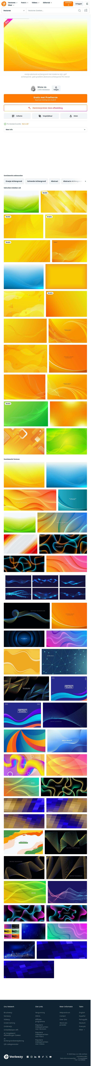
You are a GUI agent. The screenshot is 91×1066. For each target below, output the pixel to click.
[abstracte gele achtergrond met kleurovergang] (66, 275)
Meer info (9, 128)
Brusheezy (8, 1011)
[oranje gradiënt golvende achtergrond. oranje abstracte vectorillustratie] (68, 358)
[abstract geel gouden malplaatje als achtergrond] (24, 303)
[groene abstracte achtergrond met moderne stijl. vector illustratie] (26, 412)
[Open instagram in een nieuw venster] (31, 1056)
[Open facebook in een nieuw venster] (28, 1056)
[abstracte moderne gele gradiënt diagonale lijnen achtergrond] (27, 250)
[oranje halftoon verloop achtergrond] (68, 412)
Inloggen (78, 4)
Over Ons (63, 1018)
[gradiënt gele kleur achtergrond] (66, 303)
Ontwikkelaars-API (11, 1028)
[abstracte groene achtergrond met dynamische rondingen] (66, 440)
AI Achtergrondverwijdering (14, 1038)
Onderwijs (8, 1025)
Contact (63, 1015)
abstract (54, 180)
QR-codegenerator (11, 1043)
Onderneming (9, 1022)
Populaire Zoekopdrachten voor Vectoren (41, 1026)
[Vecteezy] (3, 3)
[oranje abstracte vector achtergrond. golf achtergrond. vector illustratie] (68, 330)
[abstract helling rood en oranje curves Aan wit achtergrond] (20, 543)
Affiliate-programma (40, 1019)
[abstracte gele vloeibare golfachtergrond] (66, 225)
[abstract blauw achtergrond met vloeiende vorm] (62, 949)
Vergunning (40, 1011)
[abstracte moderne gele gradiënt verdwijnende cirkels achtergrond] (23, 225)
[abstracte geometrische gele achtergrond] (24, 440)
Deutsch (80, 1022)
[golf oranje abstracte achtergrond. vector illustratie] (67, 385)
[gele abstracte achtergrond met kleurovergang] (25, 358)
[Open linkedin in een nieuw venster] (35, 1056)
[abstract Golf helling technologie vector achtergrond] (67, 891)
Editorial (46, 2)
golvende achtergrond (36, 180)
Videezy (7, 1018)
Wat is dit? (25, 124)
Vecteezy (7, 1015)
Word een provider (63, 1023)
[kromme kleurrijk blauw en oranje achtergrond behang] (24, 739)
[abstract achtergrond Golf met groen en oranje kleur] (23, 841)
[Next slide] (81, 180)
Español (80, 1015)
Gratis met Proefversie (46, 98)
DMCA (37, 1015)
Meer (10, 5)
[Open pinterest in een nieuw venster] (39, 1056)
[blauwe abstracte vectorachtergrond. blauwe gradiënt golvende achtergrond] (72, 499)
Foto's (23, 2)
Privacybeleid (80, 1057)
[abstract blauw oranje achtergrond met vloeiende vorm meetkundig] (24, 804)
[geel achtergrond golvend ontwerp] (22, 660)
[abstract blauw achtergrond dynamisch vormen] (67, 739)
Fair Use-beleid (78, 1059)
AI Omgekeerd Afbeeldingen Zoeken (12, 1033)
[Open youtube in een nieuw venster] (50, 1056)
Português (81, 1018)
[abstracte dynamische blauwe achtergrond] (69, 687)
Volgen (56, 90)
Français (80, 1025)
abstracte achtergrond (72, 180)
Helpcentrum (65, 1011)
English (80, 1011)
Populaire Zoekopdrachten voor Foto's (41, 1033)
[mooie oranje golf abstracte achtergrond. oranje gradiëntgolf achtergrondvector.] (24, 385)
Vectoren (11, 2)
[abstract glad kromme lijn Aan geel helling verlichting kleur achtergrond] (25, 330)
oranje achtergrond (14, 180)
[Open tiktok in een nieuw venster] (43, 1056)
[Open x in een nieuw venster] (47, 1056)
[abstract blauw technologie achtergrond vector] (33, 930)
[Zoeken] (79, 10)
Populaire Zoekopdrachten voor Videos (41, 1041)
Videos (34, 2)
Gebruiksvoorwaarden (66, 1057)
